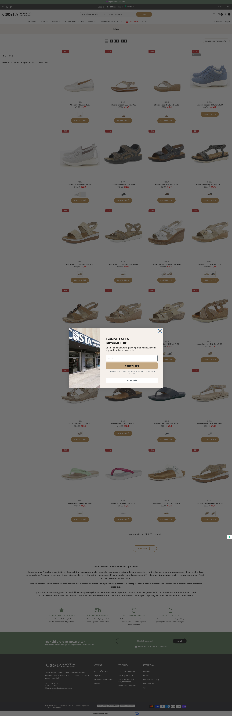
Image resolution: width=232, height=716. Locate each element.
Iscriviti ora (131, 365)
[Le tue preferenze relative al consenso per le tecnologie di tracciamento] (229, 537)
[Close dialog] (160, 331)
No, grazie (132, 380)
